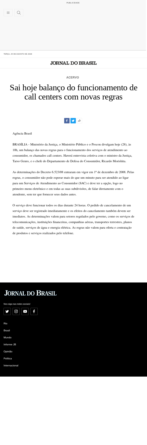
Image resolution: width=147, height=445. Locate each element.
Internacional (11, 365)
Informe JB (10, 344)
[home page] (73, 63)
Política (8, 358)
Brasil (7, 330)
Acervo (72, 77)
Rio (5, 323)
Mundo (7, 337)
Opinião (8, 351)
